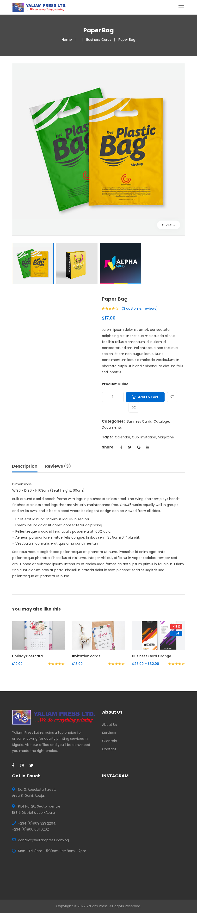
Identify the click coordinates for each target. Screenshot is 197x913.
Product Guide (115, 384)
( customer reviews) (140, 308)
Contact (109, 749)
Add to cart (148, 397)
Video (170, 224)
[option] (98, 149)
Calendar (122, 437)
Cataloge (161, 421)
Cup (135, 437)
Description (24, 466)
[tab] (26, 467)
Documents (112, 427)
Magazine (166, 437)
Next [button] (182, 149)
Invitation (148, 437)
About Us (109, 724)
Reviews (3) (58, 466)
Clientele (109, 741)
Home (67, 39)
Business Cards (98, 39)
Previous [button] (14, 149)
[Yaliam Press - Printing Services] (39, 7)
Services (109, 732)
